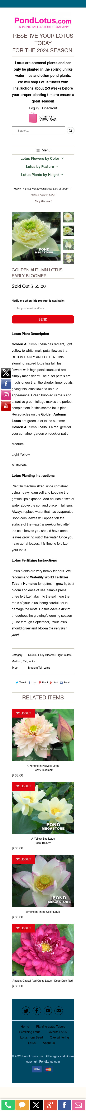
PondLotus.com (33, 1056)
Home (25, 1026)
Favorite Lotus (57, 1032)
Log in (34, 108)
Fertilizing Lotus (29, 1032)
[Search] (67, 130)
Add (55, 682)
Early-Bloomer (46, 655)
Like (34, 682)
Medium (16, 661)
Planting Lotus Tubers (51, 1026)
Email (67, 682)
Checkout (49, 108)
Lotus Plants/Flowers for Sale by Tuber (46, 188)
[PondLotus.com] (43, 22)
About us (49, 1042)
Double (32, 655)
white (32, 661)
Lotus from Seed (31, 1037)
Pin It (45, 682)
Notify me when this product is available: (38, 300)
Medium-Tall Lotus (39, 667)
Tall (25, 661)
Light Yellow (64, 655)
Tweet (22, 682)
